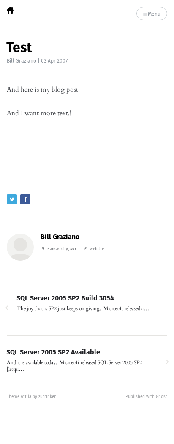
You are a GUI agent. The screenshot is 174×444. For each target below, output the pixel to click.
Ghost (161, 396)
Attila (26, 396)
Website (97, 248)
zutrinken (47, 396)
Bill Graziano (21, 61)
